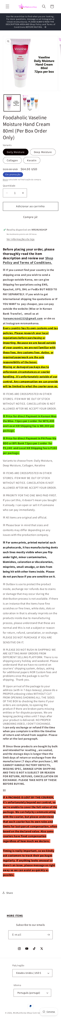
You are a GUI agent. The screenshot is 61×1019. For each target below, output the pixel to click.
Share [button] (9, 892)
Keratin (31, 160)
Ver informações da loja (21, 239)
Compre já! (30, 217)
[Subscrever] (48, 934)
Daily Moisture (16, 152)
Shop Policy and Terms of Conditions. (28, 260)
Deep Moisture (43, 152)
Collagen (12, 160)
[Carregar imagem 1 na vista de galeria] (12, 103)
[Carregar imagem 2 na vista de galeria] (30, 103)
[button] (7, 6)
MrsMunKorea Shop (22, 1013)
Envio (5, 179)
